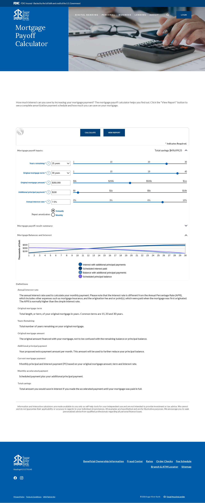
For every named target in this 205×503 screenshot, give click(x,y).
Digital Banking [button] (86, 15)
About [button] (154, 15)
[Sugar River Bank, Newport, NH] (22, 15)
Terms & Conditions (33, 497)
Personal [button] (108, 15)
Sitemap (186, 466)
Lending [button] (140, 15)
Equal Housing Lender (176, 497)
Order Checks (164, 461)
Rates (149, 461)
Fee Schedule (183, 461)
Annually (60, 211)
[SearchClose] (167, 14)
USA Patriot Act (49, 497)
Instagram (21, 477)
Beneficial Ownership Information (103, 461)
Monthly (59, 215)
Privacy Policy (19, 497)
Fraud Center (135, 461)
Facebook (15, 477)
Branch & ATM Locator (164, 466)
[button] (102, 150)
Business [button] (125, 15)
